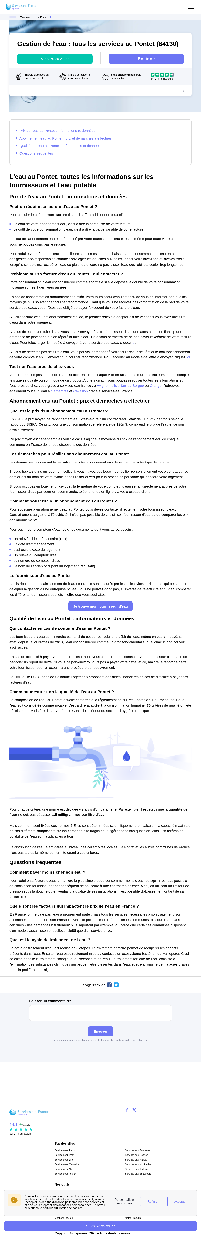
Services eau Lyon (64, 1155)
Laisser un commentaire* (50, 1001)
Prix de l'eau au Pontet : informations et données (57, 131)
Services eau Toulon (65, 1173)
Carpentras (59, 391)
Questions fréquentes (36, 153)
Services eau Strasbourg (138, 1173)
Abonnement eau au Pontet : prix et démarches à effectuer (65, 138)
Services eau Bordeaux (137, 1150)
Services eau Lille (64, 1159)
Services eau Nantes (136, 1159)
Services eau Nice (64, 1169)
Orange (156, 386)
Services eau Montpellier (138, 1164)
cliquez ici (143, 1040)
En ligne (146, 58)
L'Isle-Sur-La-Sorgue (127, 386)
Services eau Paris (65, 1150)
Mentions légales (64, 1218)
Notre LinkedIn (133, 1218)
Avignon (103, 386)
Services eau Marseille (67, 1164)
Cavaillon (80, 391)
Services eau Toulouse (137, 1169)
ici (133, 342)
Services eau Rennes (136, 1155)
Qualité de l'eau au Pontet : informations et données (59, 146)
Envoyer (101, 1031)
